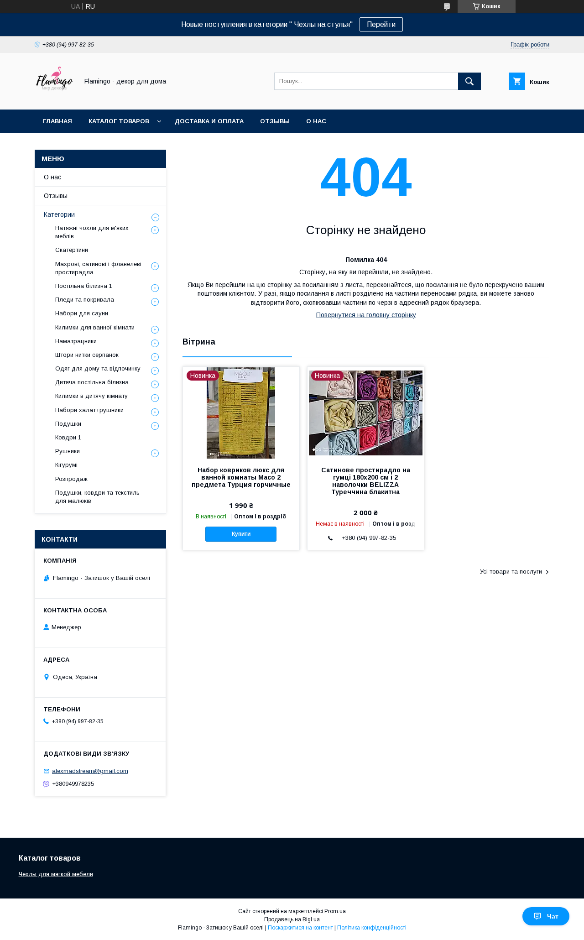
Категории (59, 214)
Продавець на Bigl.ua (292, 919)
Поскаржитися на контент (300, 927)
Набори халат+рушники (89, 410)
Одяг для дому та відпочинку (98, 368)
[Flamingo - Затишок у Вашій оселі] (54, 97)
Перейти (381, 24)
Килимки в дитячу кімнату (91, 395)
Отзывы (275, 121)
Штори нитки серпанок (87, 354)
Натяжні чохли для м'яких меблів (92, 232)
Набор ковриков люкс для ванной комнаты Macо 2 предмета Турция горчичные (241, 477)
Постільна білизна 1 (83, 285)
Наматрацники (76, 341)
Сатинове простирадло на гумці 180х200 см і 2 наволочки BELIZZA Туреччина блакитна (365, 481)
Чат (552, 916)
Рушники (67, 451)
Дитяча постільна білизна (92, 382)
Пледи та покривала (84, 299)
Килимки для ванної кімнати (95, 327)
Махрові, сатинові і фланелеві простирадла (98, 268)
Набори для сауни (81, 313)
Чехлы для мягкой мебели (56, 874)
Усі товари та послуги (511, 571)
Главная (57, 121)
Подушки (68, 423)
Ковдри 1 (68, 437)
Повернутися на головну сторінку (366, 315)
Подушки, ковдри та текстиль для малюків (97, 496)
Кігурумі (66, 464)
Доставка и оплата (209, 121)
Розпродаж (71, 478)
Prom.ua (335, 911)
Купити (241, 534)
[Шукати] (469, 81)
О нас (316, 121)
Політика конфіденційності (372, 927)
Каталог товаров (119, 121)
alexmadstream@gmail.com (90, 771)
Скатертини (71, 249)
